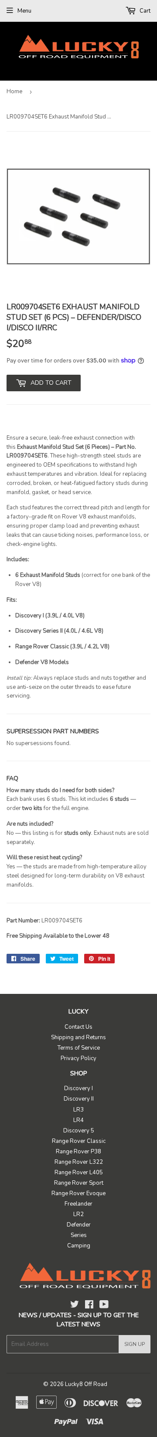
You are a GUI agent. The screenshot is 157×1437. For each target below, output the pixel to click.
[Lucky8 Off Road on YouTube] (104, 1306)
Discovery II (79, 1099)
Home (14, 91)
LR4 (78, 1120)
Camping (78, 1246)
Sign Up (134, 1344)
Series (79, 1235)
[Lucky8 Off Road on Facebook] (89, 1306)
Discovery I (78, 1088)
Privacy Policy (78, 1058)
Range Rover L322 (79, 1162)
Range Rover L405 (79, 1172)
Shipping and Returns (78, 1037)
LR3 (78, 1110)
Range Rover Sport (78, 1183)
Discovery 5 (78, 1131)
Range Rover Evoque (78, 1193)
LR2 (78, 1214)
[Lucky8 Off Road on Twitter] (74, 1306)
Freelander (78, 1204)
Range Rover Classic (79, 1141)
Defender (79, 1225)
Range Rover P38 (78, 1152)
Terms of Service (79, 1048)
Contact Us (78, 1027)
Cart (144, 11)
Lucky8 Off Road (86, 1384)
